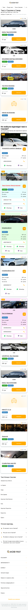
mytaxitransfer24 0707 (8, 270)
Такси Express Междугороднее (11, 185)
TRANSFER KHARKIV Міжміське (11, 148)
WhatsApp (9, 165)
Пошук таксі (10, 7)
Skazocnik (5, 436)
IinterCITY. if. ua (6, 409)
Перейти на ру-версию (14, 599)
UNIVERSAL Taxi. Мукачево (10, 356)
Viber (21, 165)
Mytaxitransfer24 (6, 228)
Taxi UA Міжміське (7, 313)
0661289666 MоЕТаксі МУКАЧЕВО (12, 59)
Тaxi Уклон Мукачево (8, 86)
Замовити (18, 39)
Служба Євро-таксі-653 (9, 463)
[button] (26, 23)
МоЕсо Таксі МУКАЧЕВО (9, 32)
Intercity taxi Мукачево (8, 112)
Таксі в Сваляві (18, 7)
